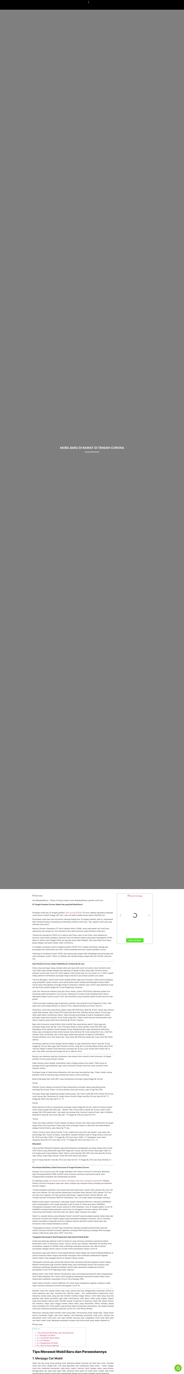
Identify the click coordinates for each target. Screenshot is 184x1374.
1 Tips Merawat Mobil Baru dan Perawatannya (55, 1333)
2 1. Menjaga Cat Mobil (46, 1335)
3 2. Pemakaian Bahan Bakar (48, 1338)
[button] (120, 915)
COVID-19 (80, 913)
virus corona (70, 913)
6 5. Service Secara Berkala (48, 1345)
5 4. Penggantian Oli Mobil (47, 1343)
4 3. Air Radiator (43, 1340)
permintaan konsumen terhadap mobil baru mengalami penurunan (75, 1181)
